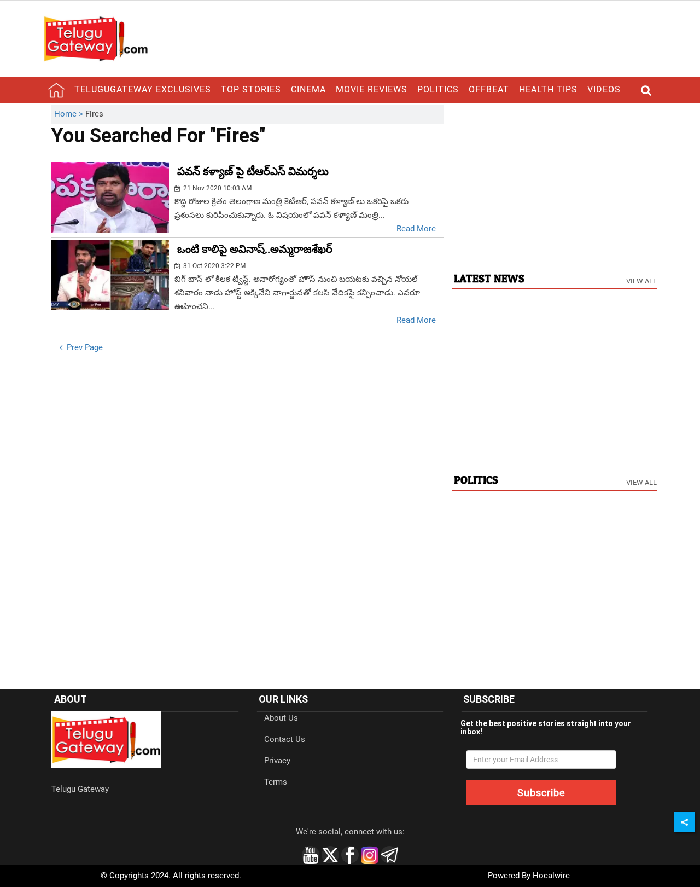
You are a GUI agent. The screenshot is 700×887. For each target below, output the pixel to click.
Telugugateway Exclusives (142, 89)
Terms (275, 782)
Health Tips (548, 89)
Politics (438, 89)
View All (641, 281)
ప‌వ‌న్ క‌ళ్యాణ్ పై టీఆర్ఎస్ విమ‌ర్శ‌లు (253, 171)
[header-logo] (95, 38)
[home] (56, 90)
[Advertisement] (554, 181)
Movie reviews (371, 89)
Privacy (277, 761)
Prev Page (84, 347)
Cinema (308, 89)
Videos (604, 89)
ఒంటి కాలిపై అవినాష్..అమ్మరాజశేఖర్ (254, 249)
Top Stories (251, 89)
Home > (69, 114)
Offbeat (489, 89)
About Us (281, 718)
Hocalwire (551, 875)
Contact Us (284, 739)
